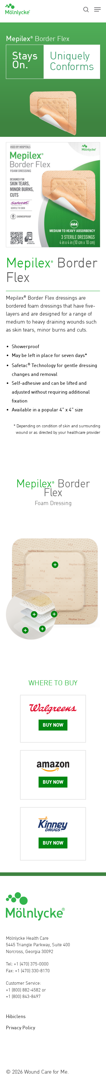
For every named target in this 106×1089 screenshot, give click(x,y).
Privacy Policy (20, 1027)
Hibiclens (16, 1016)
